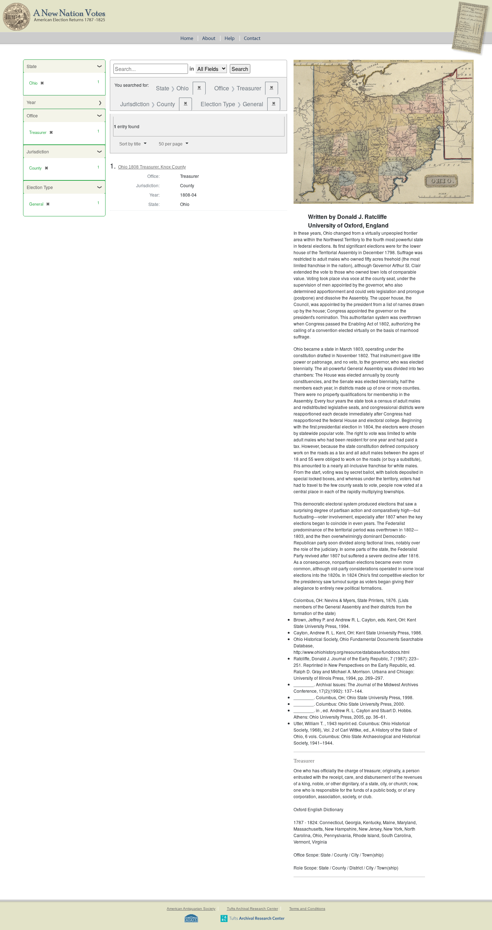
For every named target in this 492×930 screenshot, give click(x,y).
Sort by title (130, 144)
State (32, 66)
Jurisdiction (38, 151)
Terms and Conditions (307, 909)
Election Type (40, 187)
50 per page (171, 144)
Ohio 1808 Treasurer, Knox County (152, 167)
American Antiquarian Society (191, 909)
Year (31, 102)
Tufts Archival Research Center (252, 909)
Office (32, 115)
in (191, 68)
